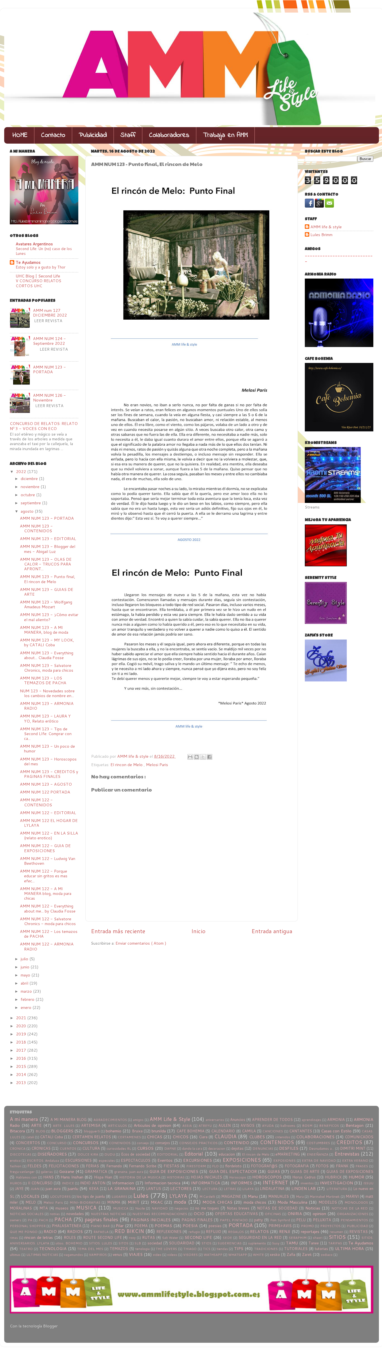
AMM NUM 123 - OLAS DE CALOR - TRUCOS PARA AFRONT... (46, 564)
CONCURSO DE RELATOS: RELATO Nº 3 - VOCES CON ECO (44, 425)
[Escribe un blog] (196, 757)
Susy (275, 1243)
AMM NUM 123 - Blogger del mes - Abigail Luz (47, 548)
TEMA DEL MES (90, 1248)
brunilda (159, 1131)
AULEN (224, 1125)
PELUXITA (322, 1219)
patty (258, 1219)
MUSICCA (120, 1208)
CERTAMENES (129, 1137)
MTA (43, 1208)
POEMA (141, 1225)
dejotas (237, 1148)
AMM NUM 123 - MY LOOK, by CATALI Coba (47, 642)
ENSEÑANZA (317, 1154)
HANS (48, 1177)
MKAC (157, 1202)
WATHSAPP (213, 1254)
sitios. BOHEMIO (68, 1243)
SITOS (123, 1243)
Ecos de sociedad (135, 1154)
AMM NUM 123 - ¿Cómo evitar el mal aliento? (49, 617)
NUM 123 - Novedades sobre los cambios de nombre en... (47, 693)
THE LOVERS (166, 1248)
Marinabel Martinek (324, 1196)
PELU (301, 1219)
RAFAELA (101, 1231)
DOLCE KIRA (87, 1154)
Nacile (140, 1208)
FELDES (34, 1165)
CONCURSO (57, 1142)
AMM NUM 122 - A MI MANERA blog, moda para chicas (45, 893)
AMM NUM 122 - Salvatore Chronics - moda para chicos (48, 921)
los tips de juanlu (91, 1196)
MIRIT (134, 1202)
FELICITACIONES (64, 1165)
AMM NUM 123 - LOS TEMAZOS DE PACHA (43, 680)
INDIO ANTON (92, 1182)
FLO (215, 1166)
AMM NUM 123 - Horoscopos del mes (48, 761)
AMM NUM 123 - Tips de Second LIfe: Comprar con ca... (46, 734)
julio (25, 959)
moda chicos (255, 1202)
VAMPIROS (98, 1254)
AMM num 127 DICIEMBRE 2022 (50, 312)
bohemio (113, 1131)
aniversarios (215, 1119)
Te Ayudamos (28, 262)
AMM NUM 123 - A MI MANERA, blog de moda (44, 629)
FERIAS (92, 1165)
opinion (319, 1213)
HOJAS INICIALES (206, 1177)
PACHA (63, 1219)
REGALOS (236, 1231)
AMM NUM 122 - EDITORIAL (48, 813)
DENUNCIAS (263, 1148)
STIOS (206, 1243)
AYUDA (268, 1125)
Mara (300, 1196)
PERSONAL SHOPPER (28, 1225)
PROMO (307, 1225)
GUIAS (273, 1171)
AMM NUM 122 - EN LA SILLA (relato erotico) (49, 835)
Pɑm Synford (280, 1220)
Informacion (123, 1183)
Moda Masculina (292, 1202)
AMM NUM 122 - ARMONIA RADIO (47, 946)
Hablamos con (26, 1177)
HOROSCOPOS (267, 1177)
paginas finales (101, 1219)
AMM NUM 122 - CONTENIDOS (36, 802)
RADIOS (75, 1231)
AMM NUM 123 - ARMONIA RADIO (47, 705)
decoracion (216, 1148)
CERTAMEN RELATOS (91, 1136)
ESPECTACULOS (135, 1160)
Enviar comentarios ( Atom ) (140, 943)
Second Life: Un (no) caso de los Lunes (44, 251)
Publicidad (93, 135)
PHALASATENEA (66, 1225)
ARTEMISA (90, 1125)
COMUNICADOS (359, 1136)
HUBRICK (333, 1177)
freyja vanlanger (22, 1171)
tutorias (321, 1248)
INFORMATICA (205, 1183)
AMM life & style (326, 227)
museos (62, 1208)
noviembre (31, 486)
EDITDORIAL (167, 1154)
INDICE (68, 1183)
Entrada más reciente (118, 931)
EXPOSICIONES (242, 1159)
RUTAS (148, 1237)
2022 (21, 471)
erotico (15, 1160)
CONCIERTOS (28, 1142)
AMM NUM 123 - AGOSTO (46, 784)
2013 (21, 1082)
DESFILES (288, 1148)
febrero (28, 999)
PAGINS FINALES (197, 1219)
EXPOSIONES (284, 1160)
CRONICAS (41, 1148)
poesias (215, 1225)
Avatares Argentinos (34, 244)
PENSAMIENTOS (354, 1220)
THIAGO (190, 1248)
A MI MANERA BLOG (68, 1119)
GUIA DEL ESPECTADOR (233, 1171)
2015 (21, 1066)
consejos (162, 1142)
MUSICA (86, 1207)
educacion (227, 1154)
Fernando (114, 1165)
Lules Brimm (321, 234)
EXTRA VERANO (355, 1160)
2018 (21, 1042)
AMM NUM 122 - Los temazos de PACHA (48, 933)
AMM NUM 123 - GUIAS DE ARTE (46, 591)
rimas (14, 1237)
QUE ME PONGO (23, 1231)
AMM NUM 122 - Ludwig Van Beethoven (47, 861)
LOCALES (30, 1196)
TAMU (292, 1243)
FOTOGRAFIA (297, 1165)
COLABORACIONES (315, 1137)
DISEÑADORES (52, 1154)
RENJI (284, 1231)
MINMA (113, 1202)
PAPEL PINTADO (234, 1220)
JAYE (19, 1188)
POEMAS (163, 1225)
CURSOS (145, 1148)
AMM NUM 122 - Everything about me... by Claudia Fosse (48, 908)
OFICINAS (273, 1213)
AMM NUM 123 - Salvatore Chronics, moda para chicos (46, 667)
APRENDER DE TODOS (272, 1119)
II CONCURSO (40, 1182)
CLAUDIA (225, 1136)
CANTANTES (300, 1131)
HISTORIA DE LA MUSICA (140, 1177)
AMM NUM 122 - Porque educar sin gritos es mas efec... (43, 876)
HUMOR (356, 1177)
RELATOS (259, 1231)
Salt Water (170, 1237)
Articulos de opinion (152, 1125)
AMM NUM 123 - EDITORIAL (48, 538)
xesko (275, 1254)
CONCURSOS (85, 1143)
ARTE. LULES (63, 1125)
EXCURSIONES (197, 1160)
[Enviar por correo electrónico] (190, 757)
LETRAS (230, 1188)
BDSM (307, 1125)
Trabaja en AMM (225, 135)
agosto (28, 511)
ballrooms (287, 1125)
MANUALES (278, 1196)
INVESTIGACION (336, 1183)
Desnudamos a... (321, 1148)
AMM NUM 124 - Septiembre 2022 (49, 341)
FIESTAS (171, 1165)
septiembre (31, 503)
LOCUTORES (60, 1196)
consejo (143, 1142)
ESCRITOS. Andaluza (43, 1160)
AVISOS (247, 1125)
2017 (21, 1050)
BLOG (40, 1131)
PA (30, 1220)
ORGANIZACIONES (352, 1213)
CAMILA (249, 1131)
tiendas (222, 1248)
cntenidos (282, 1137)
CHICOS (180, 1137)
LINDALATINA (272, 1188)
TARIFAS (335, 1243)
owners (15, 1220)
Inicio (198, 931)
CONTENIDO (236, 1143)
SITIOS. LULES (100, 1243)
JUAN (34, 1188)
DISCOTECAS (20, 1154)
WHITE (258, 1254)
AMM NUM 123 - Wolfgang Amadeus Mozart (46, 604)
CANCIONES (273, 1131)
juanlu (73, 1188)
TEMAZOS (119, 1248)
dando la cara (192, 1148)
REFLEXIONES (168, 1231)
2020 (21, 1026)
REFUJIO (213, 1231)
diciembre (30, 478)
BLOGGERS (62, 1131)
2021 (21, 1018)
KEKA (94, 1188)
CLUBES (257, 1137)
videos (172, 1254)
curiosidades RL (119, 1148)
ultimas (15, 1254)
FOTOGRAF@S (264, 1165)
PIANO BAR (100, 1225)
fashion (15, 1166)
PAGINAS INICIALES (151, 1220)
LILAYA (248, 1188)
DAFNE (170, 1148)
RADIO (50, 1231)
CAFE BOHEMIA (190, 1131)
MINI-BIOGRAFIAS (85, 1202)
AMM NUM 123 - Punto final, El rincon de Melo (47, 579)
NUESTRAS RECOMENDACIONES (159, 1213)
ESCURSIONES (78, 1160)
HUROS (16, 1183)
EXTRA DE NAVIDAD (319, 1160)
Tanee (313, 1243)
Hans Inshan (72, 1177)
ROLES (70, 1237)
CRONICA (17, 1148)
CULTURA (91, 1148)
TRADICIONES (266, 1248)
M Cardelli (207, 1196)
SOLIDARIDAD (181, 1243)
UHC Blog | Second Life (38, 276)
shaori (317, 1237)
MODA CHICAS (217, 1202)
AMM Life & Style (170, 1119)
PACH (43, 1220)
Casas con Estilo (336, 1131)
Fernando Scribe (142, 1165)
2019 (21, 1034)
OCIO (199, 1213)
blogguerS (92, 1131)
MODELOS (328, 1202)
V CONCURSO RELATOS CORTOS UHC (38, 283)
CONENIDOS (120, 1142)
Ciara (203, 1136)
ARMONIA (336, 1119)
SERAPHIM (297, 1237)
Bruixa (137, 1131)
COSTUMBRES (318, 1142)
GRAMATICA (96, 1171)
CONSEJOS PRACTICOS (198, 1142)
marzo (27, 991)
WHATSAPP (237, 1254)
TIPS (238, 1248)
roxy (132, 1237)
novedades (75, 1213)
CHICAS (154, 1137)
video (157, 1254)
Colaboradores (169, 135)
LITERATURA (336, 1188)
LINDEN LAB (303, 1188)
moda (180, 1201)
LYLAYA (178, 1195)
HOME (20, 135)
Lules (140, 1195)
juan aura (53, 1188)
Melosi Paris (157, 764)
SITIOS (337, 1237)
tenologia (142, 1248)
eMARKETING (287, 1154)
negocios (181, 1208)
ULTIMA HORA (349, 1248)
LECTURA (210, 1188)
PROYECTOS (330, 1225)
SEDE (227, 1237)
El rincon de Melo (127, 764)
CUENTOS (68, 1148)
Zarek (307, 1254)
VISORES (190, 1254)
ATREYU (205, 1125)
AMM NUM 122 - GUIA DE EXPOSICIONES (45, 848)
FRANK (342, 1165)
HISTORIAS (176, 1177)
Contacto (53, 135)
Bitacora (17, 1131)
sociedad (154, 1243)
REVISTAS (358, 1231)
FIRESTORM (196, 1166)
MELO (30, 1202)
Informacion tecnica (162, 1183)
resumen (336, 1231)
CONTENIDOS (277, 1142)
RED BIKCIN (129, 1231)
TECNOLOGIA (53, 1248)
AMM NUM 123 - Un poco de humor (47, 748)
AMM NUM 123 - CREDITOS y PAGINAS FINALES (49, 774)
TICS (206, 1248)
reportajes (310, 1231)
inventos (307, 1183)
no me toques (207, 1208)
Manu (253, 1196)
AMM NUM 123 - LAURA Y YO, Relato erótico (45, 718)
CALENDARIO (223, 1131)
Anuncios (237, 1119)
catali (30, 1137)
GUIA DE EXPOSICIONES (173, 1171)
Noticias (312, 1208)
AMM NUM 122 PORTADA (45, 792)
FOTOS (322, 1165)
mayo (26, 975)
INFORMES (241, 1183)
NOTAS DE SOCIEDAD (277, 1208)
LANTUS (153, 1188)
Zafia (291, 1254)
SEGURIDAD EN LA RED (260, 1237)
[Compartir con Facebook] (209, 757)
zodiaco (327, 1254)
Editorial (193, 1153)
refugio (194, 1231)
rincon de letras (38, 1237)
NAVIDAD (160, 1208)
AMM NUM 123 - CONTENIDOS (36, 528)
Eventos (165, 1160)
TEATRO (26, 1248)
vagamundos (73, 1254)
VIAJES (136, 1254)
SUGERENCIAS (230, 1243)
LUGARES (119, 1196)
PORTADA (240, 1225)
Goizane (66, 1171)
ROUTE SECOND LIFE (102, 1237)
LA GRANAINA (121, 1188)
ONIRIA (294, 1213)
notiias (55, 1213)
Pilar (120, 1225)
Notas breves (238, 1208)
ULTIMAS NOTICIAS (42, 1254)
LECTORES (181, 1188)
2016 (21, 1058)
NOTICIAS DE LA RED (349, 1208)
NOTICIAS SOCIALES (27, 1213)
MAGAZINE (231, 1196)
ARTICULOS (117, 1125)
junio (25, 967)
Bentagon (355, 1125)
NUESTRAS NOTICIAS (108, 1213)
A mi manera (24, 1119)
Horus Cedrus (304, 1177)
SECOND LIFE (198, 1237)
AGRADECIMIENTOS (110, 1119)
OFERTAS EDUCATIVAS (236, 1213)
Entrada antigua (271, 931)
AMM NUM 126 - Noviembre (49, 397)
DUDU (109, 1154)
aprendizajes (311, 1119)
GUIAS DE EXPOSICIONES (349, 1171)
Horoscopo (237, 1177)
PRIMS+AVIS (280, 1225)
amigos (138, 1119)
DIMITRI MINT (353, 1148)
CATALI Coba (51, 1136)
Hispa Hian (103, 1177)
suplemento (257, 1243)
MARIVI (352, 1196)
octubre (28, 495)
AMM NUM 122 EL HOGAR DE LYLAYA (49, 823)
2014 (21, 1074)
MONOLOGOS (356, 1202)
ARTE (36, 1125)
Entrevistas (346, 1153)
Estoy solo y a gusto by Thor (40, 267)
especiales (107, 1160)
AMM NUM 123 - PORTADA (49, 369)
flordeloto (233, 1165)
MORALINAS (21, 1208)
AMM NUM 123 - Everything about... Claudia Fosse (46, 655)
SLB (138, 1243)
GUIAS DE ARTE (304, 1171)
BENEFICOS (329, 1125)
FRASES (361, 1166)
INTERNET (275, 1182)
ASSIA (187, 1125)
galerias (47, 1171)
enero (26, 1007)
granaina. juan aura (128, 1171)
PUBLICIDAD (357, 1225)
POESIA (190, 1225)
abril (25, 983)
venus (117, 1254)
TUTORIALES (296, 1248)
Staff (128, 135)
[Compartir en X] (203, 757)
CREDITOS (349, 1142)
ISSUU (368, 1183)
